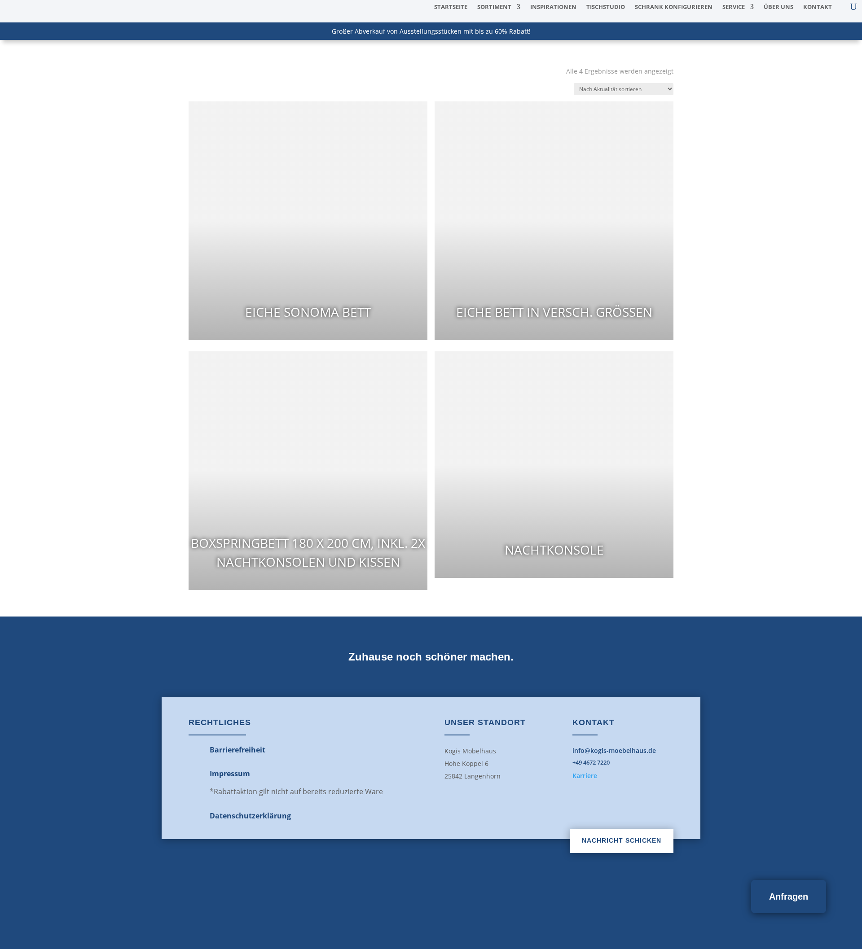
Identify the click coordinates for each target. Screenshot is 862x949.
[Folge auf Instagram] (451, 899)
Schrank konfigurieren (673, 7)
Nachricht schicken (621, 840)
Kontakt (817, 7)
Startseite (450, 7)
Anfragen (788, 896)
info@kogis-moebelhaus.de (614, 750)
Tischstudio (605, 7)
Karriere (584, 775)
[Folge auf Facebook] (411, 899)
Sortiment (494, 7)
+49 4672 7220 (591, 762)
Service (733, 7)
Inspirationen (553, 7)
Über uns (778, 7)
